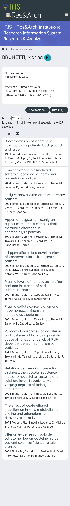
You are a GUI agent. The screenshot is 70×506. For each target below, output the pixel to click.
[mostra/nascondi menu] (66, 14)
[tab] (9, 133)
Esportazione (36, 110)
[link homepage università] (24, 14)
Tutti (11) (58, 110)
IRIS (4, 49)
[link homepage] (12, 6)
